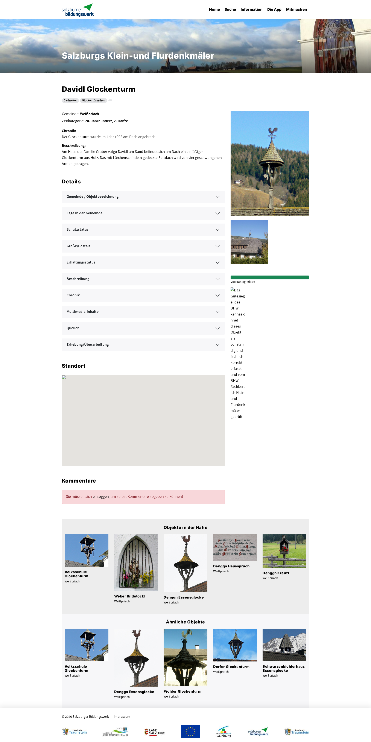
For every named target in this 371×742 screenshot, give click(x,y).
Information (252, 9)
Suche (230, 9)
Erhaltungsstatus (81, 262)
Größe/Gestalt (78, 246)
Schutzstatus (77, 229)
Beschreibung (78, 279)
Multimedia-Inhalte (83, 311)
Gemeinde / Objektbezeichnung (93, 196)
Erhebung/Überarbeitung (88, 344)
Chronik (73, 295)
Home (214, 9)
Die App (274, 9)
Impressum (122, 717)
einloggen (101, 496)
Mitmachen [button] (296, 9)
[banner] (78, 9)
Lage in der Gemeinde (84, 213)
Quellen (73, 328)
